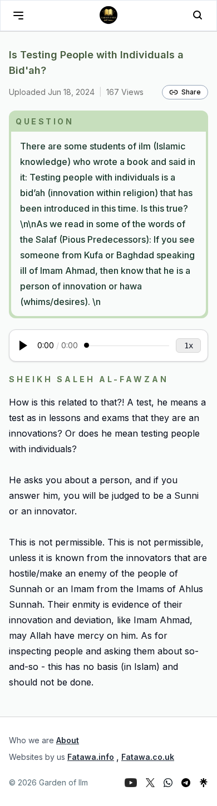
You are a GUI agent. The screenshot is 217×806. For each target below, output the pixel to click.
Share (191, 92)
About (67, 740)
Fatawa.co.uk (147, 757)
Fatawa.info (90, 757)
